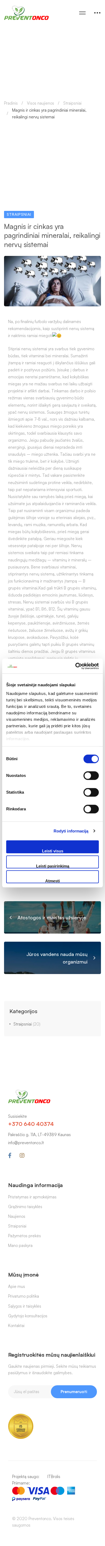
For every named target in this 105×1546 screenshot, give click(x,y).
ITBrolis (53, 1476)
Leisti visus (52, 851)
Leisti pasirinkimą (52, 866)
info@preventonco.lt (26, 1142)
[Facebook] (10, 1155)
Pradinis (11, 103)
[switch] (91, 775)
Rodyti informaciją (71, 831)
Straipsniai (72, 103)
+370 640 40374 (31, 1123)
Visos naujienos (40, 103)
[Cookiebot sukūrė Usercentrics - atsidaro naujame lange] (75, 666)
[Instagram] (22, 1155)
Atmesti (52, 881)
